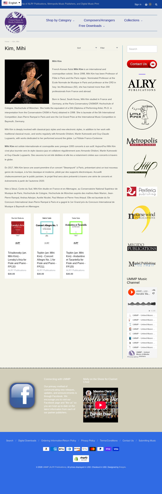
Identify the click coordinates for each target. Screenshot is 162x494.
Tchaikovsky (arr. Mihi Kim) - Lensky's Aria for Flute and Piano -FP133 (17, 259)
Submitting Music (147, 440)
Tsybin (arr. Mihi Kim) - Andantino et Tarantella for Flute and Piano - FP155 (75, 259)
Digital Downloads (27, 440)
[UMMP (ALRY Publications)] (15, 31)
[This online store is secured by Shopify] (81, 461)
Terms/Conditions (109, 440)
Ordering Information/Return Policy (58, 440)
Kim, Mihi (15, 41)
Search (9, 440)
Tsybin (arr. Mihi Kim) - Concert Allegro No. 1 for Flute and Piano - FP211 (46, 259)
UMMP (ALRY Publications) (54, 467)
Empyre (122, 467)
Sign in (138, 4)
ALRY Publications (17, 270)
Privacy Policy (88, 440)
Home (7, 41)
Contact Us (128, 440)
